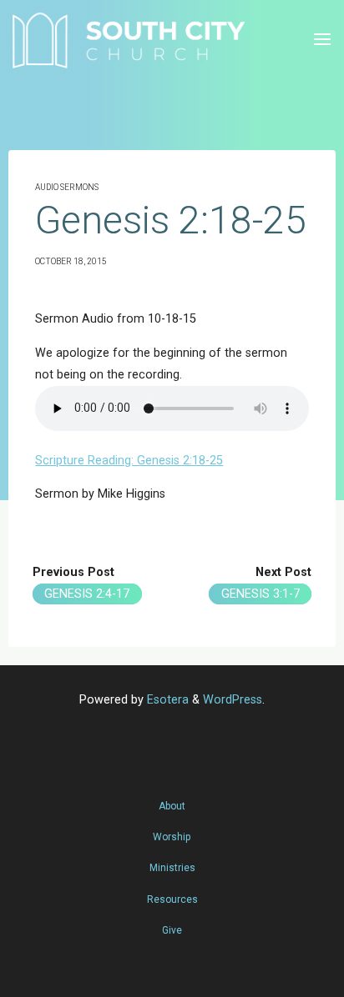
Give (172, 930)
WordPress (232, 700)
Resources (172, 899)
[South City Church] (128, 40)
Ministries (172, 868)
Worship (172, 837)
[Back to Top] (172, 797)
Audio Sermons (67, 187)
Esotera (166, 700)
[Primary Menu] (322, 39)
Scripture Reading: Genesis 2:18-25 (129, 460)
